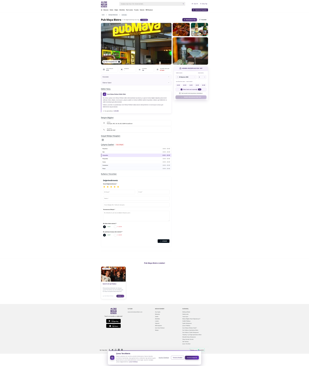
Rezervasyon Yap (190, 19)
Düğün (116, 10)
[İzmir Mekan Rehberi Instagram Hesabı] (116, 350)
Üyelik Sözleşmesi (187, 323)
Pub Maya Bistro (111, 19)
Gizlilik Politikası (186, 321)
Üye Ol (195, 3)
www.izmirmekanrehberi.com (135, 312)
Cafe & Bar (124, 15)
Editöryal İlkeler (186, 312)
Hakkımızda (185, 314)
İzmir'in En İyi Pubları (109, 284)
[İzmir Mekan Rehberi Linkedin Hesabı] (119, 350)
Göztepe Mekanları (113, 14)
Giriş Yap (204, 3)
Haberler (142, 10)
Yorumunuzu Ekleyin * (109, 209)
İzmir (103, 14)
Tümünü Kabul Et (192, 357)
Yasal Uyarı (185, 316)
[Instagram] (103, 140)
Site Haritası (185, 341)
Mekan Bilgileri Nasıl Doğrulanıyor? (191, 318)
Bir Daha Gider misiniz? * (110, 223)
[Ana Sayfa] (101, 10)
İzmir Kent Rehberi (160, 328)
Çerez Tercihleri (186, 343)
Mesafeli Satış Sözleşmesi (189, 337)
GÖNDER (164, 241)
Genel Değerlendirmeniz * (110, 184)
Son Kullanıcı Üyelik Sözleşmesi (190, 332)
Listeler (157, 321)
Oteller (111, 10)
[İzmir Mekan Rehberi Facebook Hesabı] (109, 350)
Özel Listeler (129, 10)
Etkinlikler (122, 10)
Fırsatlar (136, 10)
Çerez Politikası (186, 325)
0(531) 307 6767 (111, 130)
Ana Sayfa (157, 312)
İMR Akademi (149, 10)
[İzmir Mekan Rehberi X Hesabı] (113, 350)
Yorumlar (203, 19)
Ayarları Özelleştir (164, 357)
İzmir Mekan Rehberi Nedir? (189, 328)
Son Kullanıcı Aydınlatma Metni (190, 330)
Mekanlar (105, 10)
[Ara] (183, 4)
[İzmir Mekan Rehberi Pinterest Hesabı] (122, 350)
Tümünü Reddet (177, 357)
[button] (136, 76)
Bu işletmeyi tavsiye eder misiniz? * (112, 231)
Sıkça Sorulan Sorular (188, 339)
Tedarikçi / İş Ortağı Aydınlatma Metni (191, 334)
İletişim (157, 330)
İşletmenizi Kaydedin (200, 10)
